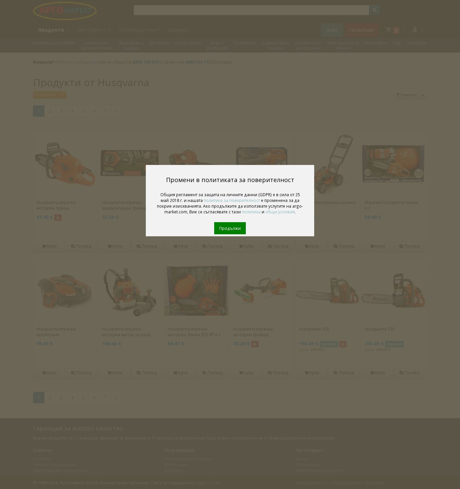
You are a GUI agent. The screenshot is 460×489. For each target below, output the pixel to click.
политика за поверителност (232, 200)
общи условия (280, 211)
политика (251, 211)
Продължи (230, 228)
